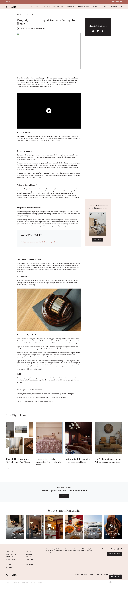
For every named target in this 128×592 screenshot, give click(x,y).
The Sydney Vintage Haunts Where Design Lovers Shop (108, 460)
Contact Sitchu (114, 554)
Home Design (10, 456)
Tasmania (29, 564)
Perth (28, 562)
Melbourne (30, 551)
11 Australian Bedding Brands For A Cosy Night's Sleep (48, 461)
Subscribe (118, 2)
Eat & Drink (35, 6)
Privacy (99, 574)
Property (70, 6)
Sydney (28, 549)
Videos (8, 564)
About (77, 574)
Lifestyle (46, 6)
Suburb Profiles (84, 6)
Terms (106, 574)
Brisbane (29, 554)
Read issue (97, 239)
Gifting (9, 567)
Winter (114, 6)
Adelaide (29, 557)
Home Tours (69, 456)
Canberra (29, 559)
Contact (92, 574)
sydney (8, 2)
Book (106, 6)
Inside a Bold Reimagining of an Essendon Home (77, 460)
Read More (9, 469)
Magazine (96, 6)
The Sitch (29, 14)
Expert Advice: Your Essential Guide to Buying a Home (40, 242)
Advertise (84, 574)
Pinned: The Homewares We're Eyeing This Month (18, 460)
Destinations (58, 6)
